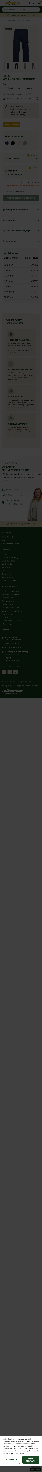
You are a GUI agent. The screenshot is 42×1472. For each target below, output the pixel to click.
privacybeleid (19, 1453)
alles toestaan (30, 1460)
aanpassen (11, 1460)
